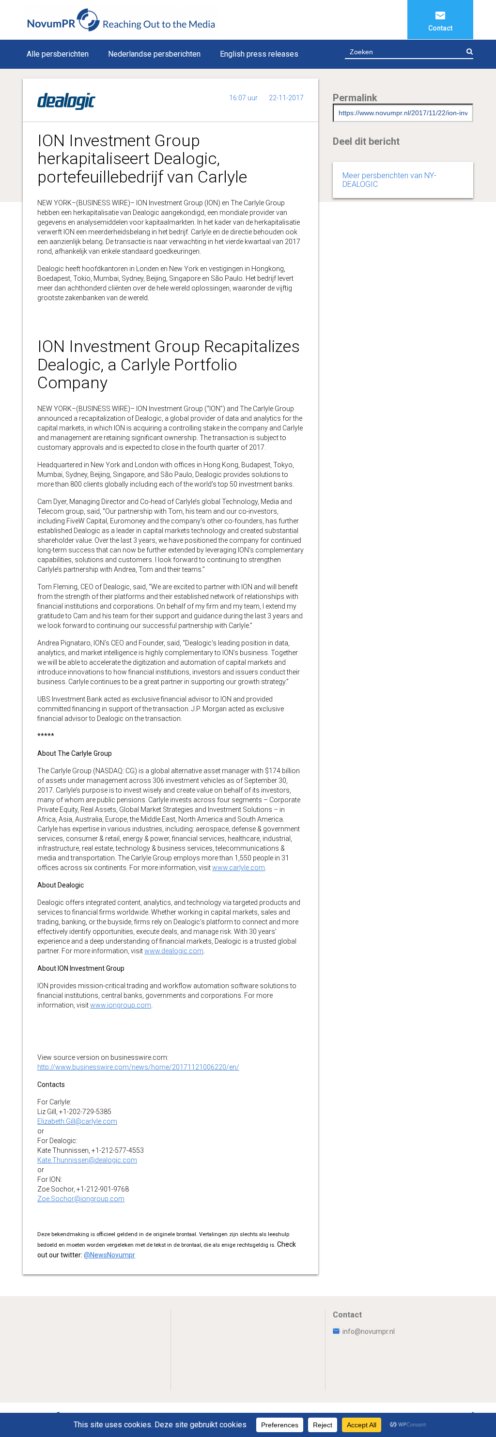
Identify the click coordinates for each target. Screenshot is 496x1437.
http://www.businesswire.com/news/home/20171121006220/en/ (138, 1067)
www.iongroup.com (120, 1005)
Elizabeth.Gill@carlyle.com (77, 1121)
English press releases (259, 54)
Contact (440, 28)
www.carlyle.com (238, 867)
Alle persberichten (58, 54)
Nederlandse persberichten (154, 54)
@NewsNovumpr (109, 1255)
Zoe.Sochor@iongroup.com (80, 1199)
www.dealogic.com (173, 951)
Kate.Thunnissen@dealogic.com (87, 1160)
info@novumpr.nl (368, 1331)
